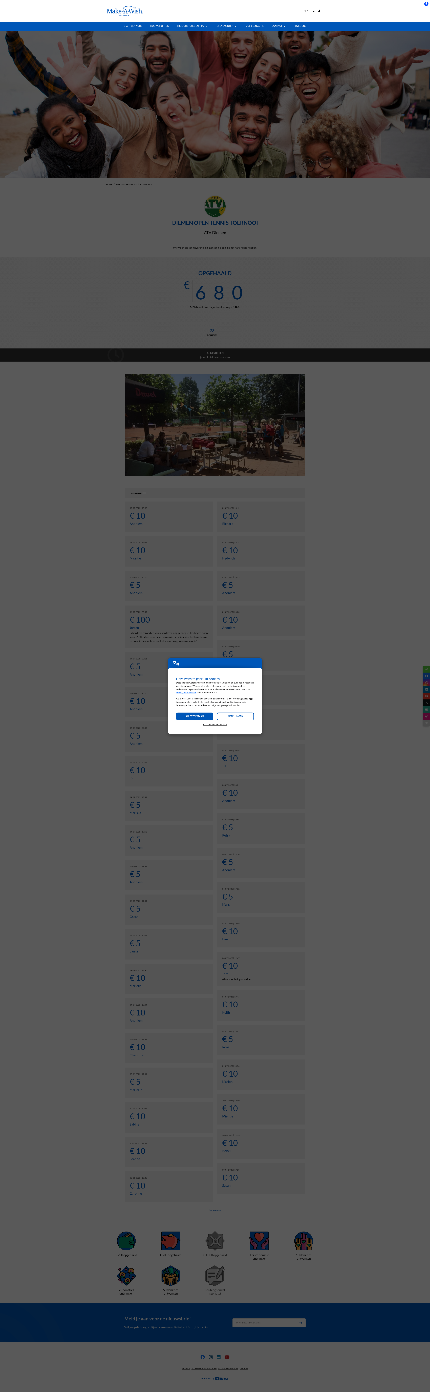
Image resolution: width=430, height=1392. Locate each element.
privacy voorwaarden (186, 692)
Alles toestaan (195, 716)
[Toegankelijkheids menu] (426, 4)
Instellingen (235, 716)
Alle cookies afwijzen (215, 724)
